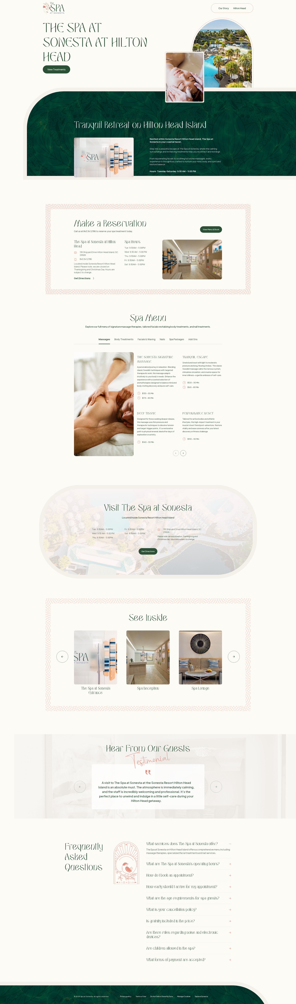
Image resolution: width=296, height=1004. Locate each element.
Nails (162, 339)
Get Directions (82, 278)
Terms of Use (141, 996)
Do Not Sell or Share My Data (161, 996)
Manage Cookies (184, 996)
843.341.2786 (86, 259)
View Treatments (56, 69)
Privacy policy (125, 996)
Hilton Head (239, 8)
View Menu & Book (211, 229)
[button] (176, 453)
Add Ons (192, 339)
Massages (104, 339)
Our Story (223, 8)
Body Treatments (123, 339)
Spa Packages (176, 339)
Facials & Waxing (146, 339)
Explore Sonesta (201, 996)
